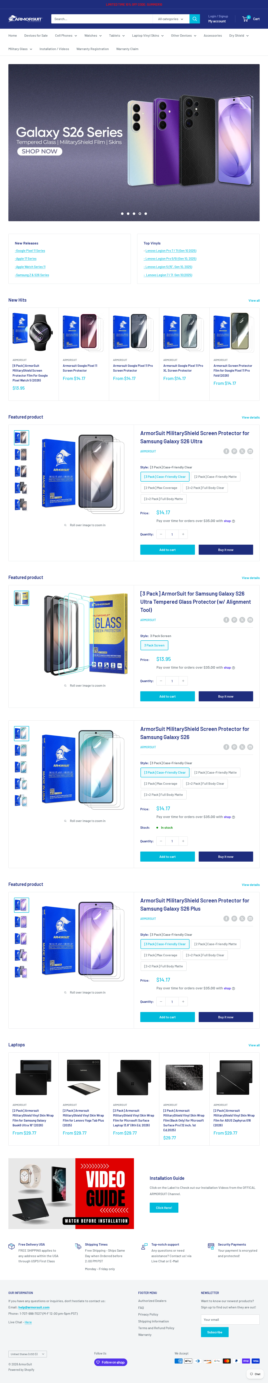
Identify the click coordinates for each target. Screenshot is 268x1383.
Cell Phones (63, 35)
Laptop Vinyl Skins (145, 35)
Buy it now (225, 550)
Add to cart (167, 550)
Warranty (145, 1334)
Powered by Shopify (21, 1369)
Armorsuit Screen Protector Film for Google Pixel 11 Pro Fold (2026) (233, 370)
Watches (90, 35)
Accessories (213, 35)
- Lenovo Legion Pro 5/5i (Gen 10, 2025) (170, 258)
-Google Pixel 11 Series (30, 250)
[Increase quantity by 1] (183, 534)
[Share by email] (250, 451)
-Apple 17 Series (25, 258)
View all (254, 300)
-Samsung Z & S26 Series (32, 275)
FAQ (141, 1307)
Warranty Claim (127, 49)
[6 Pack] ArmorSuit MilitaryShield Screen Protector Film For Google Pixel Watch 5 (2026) (30, 373)
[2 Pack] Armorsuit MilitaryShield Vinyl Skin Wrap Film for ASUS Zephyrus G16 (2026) (234, 1118)
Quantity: (147, 534)
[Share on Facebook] (226, 451)
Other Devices (181, 35)
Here (28, 1322)
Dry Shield (236, 35)
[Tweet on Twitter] (242, 451)
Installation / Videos (54, 49)
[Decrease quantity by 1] (161, 534)
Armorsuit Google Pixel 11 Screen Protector (80, 368)
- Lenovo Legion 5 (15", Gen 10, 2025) (168, 267)
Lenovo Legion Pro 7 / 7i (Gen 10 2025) (171, 250)
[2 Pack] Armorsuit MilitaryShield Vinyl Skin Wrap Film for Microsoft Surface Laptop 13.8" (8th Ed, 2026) (133, 1118)
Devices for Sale (36, 35)
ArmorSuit (20, 360)
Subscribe (214, 1332)
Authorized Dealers (152, 1301)
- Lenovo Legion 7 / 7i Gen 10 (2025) (168, 275)
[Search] (194, 18)
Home (12, 35)
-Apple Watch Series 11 (30, 267)
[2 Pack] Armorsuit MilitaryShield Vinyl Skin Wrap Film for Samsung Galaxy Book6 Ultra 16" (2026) (33, 1118)
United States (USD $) (24, 1354)
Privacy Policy (148, 1314)
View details (251, 417)
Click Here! (164, 1208)
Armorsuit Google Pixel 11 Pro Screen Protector (133, 368)
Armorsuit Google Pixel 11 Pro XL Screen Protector (183, 368)
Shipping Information (153, 1321)
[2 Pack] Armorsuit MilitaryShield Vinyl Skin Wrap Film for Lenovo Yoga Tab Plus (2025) (83, 1118)
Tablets (114, 35)
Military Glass (18, 49)
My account (217, 21)
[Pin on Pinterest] (234, 451)
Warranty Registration (92, 49)
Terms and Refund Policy (156, 1328)
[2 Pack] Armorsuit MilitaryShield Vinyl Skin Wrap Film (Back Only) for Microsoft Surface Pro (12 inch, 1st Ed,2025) (183, 1120)
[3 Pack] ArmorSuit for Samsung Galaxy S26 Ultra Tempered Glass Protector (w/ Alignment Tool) (195, 601)
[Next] (259, 354)
